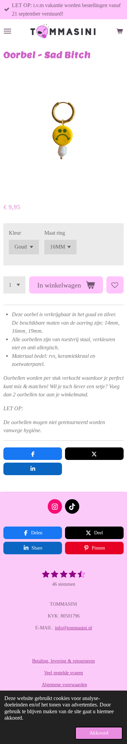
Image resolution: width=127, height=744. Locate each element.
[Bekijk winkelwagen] (119, 31)
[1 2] (14, 285)
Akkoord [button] (98, 733)
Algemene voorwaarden (64, 684)
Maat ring (54, 233)
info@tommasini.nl (73, 627)
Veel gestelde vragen (63, 672)
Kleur (15, 233)
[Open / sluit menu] (7, 31)
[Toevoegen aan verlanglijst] (115, 285)
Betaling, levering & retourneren (63, 661)
